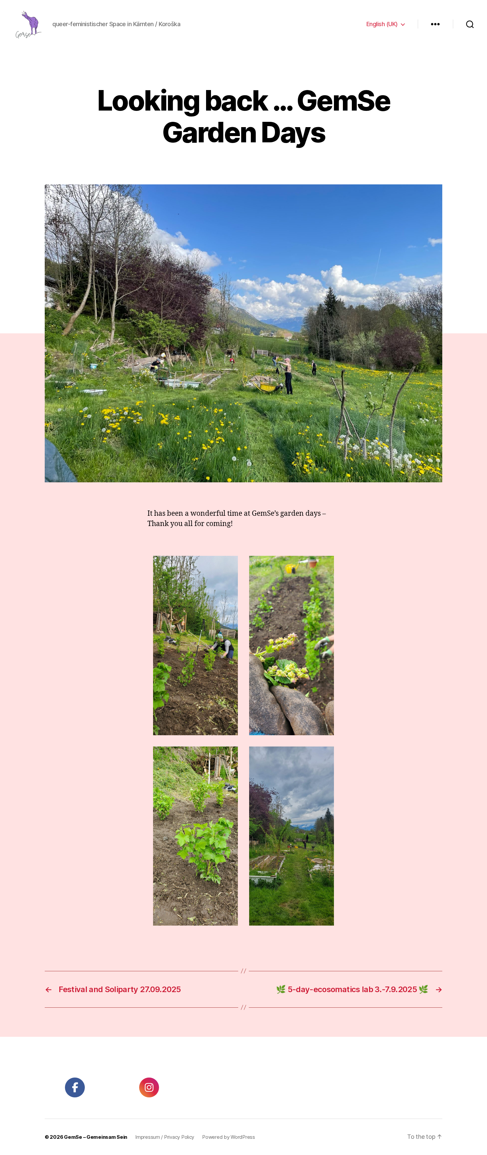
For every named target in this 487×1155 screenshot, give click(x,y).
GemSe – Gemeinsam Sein (95, 1137)
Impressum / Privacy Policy (164, 1137)
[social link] (75, 1087)
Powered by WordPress (228, 1137)
